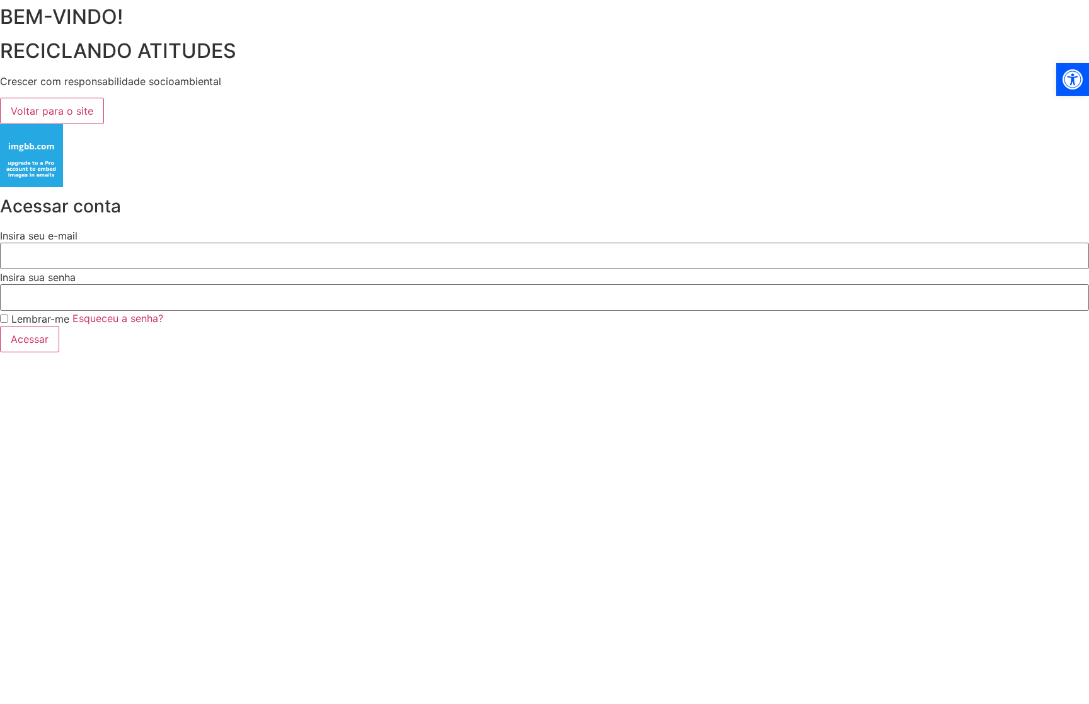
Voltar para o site (52, 111)
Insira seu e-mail (39, 236)
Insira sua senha (38, 277)
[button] (1072, 79)
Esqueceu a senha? (117, 318)
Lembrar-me (38, 319)
